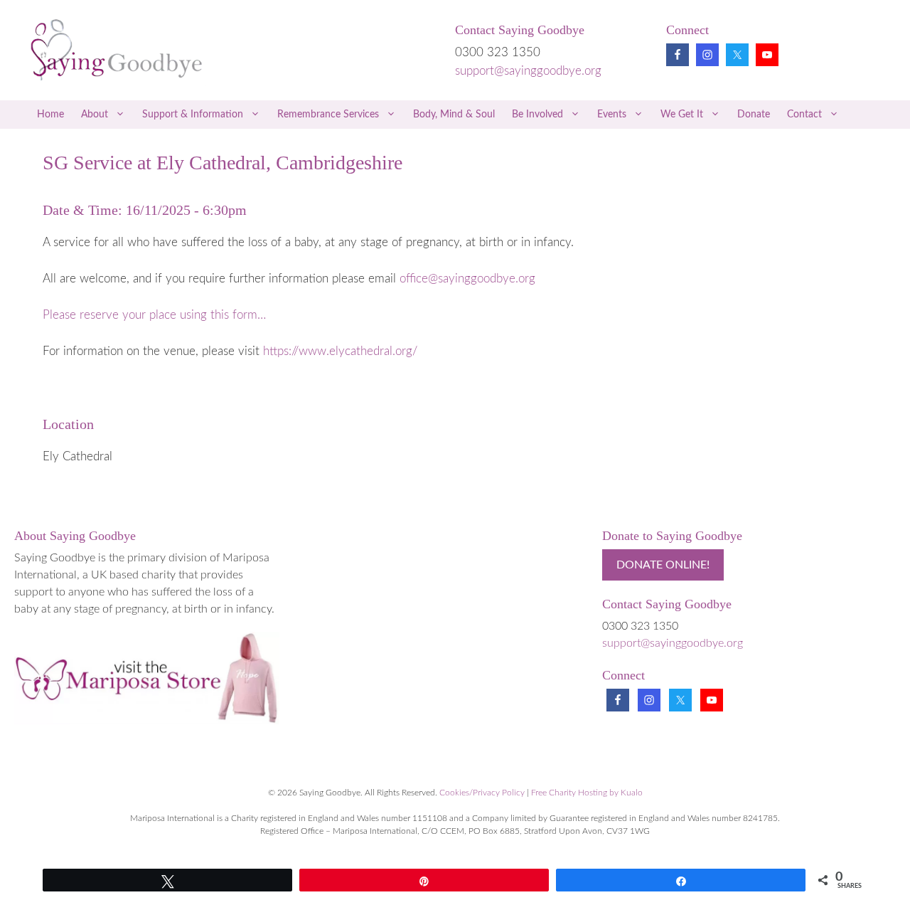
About (94, 115)
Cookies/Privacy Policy (482, 792)
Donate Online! (663, 565)
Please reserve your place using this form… (154, 315)
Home (50, 115)
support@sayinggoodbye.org (528, 71)
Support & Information (192, 115)
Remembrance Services (328, 115)
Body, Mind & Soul (454, 115)
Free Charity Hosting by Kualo (587, 792)
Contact (804, 115)
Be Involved (537, 115)
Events (611, 115)
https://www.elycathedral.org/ (340, 351)
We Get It (681, 115)
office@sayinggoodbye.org (467, 278)
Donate (753, 115)
